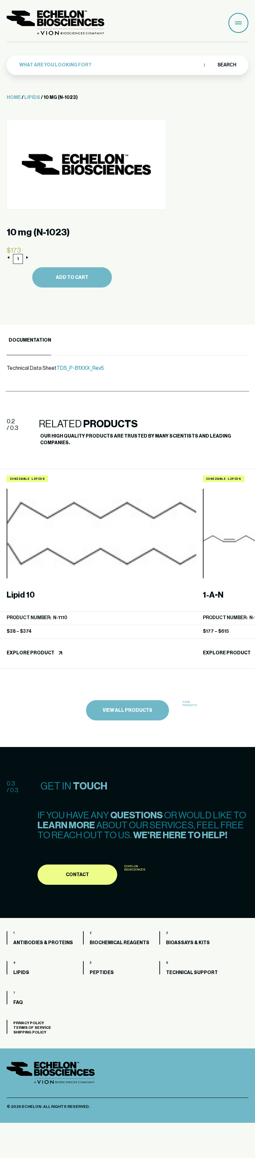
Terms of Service (32, 1028)
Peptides (102, 972)
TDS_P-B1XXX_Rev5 (80, 368)
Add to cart (72, 277)
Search (226, 65)
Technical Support (192, 972)
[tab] (29, 340)
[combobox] (110, 65)
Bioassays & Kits (188, 943)
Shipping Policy (29, 1032)
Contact (77, 874)
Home (14, 97)
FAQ (18, 1002)
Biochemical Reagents (119, 943)
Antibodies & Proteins (43, 943)
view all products (127, 710)
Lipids (32, 97)
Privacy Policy (28, 1023)
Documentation (30, 340)
